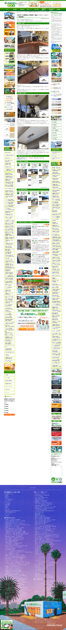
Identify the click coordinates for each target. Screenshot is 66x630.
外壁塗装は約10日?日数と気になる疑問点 (56, 196)
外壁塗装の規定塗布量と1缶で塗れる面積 (56, 290)
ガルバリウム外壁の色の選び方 (55, 220)
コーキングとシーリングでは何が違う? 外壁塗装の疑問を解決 (14, 580)
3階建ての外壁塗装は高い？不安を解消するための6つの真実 (14, 537)
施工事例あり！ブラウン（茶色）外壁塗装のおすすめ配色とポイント (15, 618)
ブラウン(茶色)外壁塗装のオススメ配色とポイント (56, 345)
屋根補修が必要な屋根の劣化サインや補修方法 (9, 273)
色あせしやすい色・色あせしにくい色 (56, 92)
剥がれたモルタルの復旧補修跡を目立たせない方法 (9, 226)
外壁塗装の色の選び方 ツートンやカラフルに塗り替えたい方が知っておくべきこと (17, 524)
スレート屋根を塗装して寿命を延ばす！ (41, 569)
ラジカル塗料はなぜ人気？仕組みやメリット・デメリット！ (14, 622)
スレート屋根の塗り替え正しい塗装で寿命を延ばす (9, 276)
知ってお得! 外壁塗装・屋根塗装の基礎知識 (12, 540)
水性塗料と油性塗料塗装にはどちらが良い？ (56, 272)
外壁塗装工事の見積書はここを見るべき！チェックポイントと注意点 (45, 506)
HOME (18, 11)
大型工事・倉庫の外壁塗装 (39, 570)
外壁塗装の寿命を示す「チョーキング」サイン (9, 215)
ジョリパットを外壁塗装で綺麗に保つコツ (56, 284)
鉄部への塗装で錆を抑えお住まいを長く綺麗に (9, 299)
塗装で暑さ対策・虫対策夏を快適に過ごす (9, 212)
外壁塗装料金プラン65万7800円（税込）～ (41, 500)
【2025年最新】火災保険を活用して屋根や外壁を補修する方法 (44, 510)
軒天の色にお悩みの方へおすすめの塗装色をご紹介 (9, 256)
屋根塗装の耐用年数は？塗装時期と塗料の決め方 (56, 325)
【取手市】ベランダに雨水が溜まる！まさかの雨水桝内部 (56, 33)
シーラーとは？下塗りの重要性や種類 (56, 234)
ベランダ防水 (9, 62)
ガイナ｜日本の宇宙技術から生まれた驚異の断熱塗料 (43, 597)
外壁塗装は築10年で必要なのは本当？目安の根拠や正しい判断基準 (15, 531)
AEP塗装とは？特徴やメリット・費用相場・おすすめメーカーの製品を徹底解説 (47, 606)
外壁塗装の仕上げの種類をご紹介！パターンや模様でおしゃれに (15, 623)
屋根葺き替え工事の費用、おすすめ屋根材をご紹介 (42, 517)
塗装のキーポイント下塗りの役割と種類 (55, 229)
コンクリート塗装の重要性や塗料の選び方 (9, 317)
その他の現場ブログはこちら (44, 265)
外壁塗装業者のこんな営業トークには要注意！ (56, 255)
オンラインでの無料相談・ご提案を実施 (56, 167)
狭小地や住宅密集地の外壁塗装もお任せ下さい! (9, 282)
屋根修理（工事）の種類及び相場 (8, 180)
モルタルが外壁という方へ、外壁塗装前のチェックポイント (44, 619)
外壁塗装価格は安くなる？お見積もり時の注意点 (9, 177)
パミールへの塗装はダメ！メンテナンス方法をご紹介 (56, 305)
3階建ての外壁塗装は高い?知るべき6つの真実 (56, 205)
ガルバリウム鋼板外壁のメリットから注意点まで (56, 217)
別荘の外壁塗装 (37, 573)
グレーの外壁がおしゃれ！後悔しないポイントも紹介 (56, 334)
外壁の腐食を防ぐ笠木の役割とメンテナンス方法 (9, 261)
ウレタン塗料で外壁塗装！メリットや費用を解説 (9, 203)
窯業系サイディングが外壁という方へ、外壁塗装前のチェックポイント (45, 621)
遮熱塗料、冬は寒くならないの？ (40, 608)
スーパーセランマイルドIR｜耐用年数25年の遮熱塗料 (43, 584)
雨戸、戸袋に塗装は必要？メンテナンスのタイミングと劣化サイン (45, 564)
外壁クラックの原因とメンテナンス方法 (9, 218)
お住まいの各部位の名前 (9, 188)
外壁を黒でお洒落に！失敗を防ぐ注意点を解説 (56, 337)
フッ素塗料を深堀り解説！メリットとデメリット (56, 348)
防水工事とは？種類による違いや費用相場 (9, 326)
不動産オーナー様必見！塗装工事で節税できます (56, 243)
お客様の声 (22, 9)
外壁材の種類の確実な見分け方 (54, 211)
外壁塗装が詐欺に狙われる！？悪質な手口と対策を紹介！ (14, 571)
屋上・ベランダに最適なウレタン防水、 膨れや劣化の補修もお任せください (16, 595)
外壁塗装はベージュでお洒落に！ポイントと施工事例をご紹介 (14, 617)
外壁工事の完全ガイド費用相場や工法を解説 (9, 174)
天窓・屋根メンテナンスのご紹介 (9, 259)
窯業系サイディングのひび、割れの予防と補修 (56, 264)
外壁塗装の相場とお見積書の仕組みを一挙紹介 (42, 505)
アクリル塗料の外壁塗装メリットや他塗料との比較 (9, 200)
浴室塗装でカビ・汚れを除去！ (8, 311)
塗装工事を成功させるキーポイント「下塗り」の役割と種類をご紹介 (45, 617)
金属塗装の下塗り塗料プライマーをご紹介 (56, 232)
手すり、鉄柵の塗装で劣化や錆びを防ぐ (9, 305)
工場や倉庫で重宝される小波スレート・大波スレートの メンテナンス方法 (16, 588)
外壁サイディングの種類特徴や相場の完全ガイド (9, 223)
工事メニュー (29, 9)
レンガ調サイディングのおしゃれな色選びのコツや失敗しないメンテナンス (16, 561)
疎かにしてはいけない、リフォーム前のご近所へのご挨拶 (14, 535)
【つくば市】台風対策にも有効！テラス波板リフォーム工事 (56, 19)
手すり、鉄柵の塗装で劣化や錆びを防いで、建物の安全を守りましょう (45, 557)
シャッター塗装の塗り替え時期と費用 (8, 314)
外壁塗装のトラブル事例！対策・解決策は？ (56, 322)
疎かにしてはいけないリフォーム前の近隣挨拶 (56, 199)
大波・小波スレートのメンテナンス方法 (9, 361)
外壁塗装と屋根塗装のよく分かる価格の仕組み (42, 495)
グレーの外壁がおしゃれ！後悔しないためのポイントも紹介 (14, 613)
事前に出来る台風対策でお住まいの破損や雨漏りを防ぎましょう (15, 604)
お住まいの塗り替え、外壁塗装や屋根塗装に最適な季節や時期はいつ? (16, 557)
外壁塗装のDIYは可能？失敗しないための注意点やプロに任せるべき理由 (16, 545)
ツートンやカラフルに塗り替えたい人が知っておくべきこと (57, 95)
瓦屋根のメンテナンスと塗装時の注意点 (9, 294)
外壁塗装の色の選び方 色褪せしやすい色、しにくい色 (13, 522)
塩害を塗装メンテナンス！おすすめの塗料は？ (9, 340)
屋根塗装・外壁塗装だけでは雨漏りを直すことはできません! (14, 539)
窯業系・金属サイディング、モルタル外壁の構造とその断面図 (14, 584)
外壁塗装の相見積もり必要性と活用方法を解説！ (56, 182)
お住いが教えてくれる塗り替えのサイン (9, 161)
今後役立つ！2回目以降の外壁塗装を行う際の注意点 (43, 521)
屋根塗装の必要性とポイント (39, 514)
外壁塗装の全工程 (8, 166)
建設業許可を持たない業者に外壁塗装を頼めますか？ (13, 510)
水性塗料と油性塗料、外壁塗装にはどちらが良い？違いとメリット (45, 613)
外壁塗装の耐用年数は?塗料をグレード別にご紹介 (9, 191)
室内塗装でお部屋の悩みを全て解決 (40, 523)
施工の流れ (36, 9)
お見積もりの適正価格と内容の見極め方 (56, 191)
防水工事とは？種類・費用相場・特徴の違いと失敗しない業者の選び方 (16, 592)
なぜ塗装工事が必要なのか (9, 155)
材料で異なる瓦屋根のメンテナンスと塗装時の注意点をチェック (44, 539)
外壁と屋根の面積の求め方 (9, 352)
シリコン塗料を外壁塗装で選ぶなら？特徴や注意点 (9, 206)
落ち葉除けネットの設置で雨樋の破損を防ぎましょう (43, 552)
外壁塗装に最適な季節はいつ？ (9, 197)
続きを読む (47, 250)
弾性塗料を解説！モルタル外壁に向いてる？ (56, 351)
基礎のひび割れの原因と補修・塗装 (55, 319)
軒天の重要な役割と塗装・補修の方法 (8, 253)
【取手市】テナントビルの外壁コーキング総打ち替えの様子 (56, 30)
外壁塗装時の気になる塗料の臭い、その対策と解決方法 (13, 536)
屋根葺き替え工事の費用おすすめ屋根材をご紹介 (9, 183)
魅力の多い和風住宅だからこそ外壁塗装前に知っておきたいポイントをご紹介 (47, 536)
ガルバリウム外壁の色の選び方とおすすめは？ (12, 553)
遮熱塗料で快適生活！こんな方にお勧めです (41, 591)
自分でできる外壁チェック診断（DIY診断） (12, 544)
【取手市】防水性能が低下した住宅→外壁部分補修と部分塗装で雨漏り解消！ (56, 35)
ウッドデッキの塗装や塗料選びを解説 (9, 308)
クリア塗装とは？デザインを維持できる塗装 (9, 209)
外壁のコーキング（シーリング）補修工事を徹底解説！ (43, 530)
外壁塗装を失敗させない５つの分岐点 (56, 176)
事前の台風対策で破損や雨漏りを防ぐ (55, 313)
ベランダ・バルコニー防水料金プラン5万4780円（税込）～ (44, 504)
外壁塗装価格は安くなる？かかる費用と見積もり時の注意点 (44, 508)
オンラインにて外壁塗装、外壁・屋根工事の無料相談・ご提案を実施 (45, 526)
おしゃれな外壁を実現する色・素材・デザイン (56, 328)
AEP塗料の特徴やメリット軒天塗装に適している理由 (56, 366)
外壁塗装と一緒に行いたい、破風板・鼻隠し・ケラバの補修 (44, 543)
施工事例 (15, 9)
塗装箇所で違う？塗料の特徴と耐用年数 (56, 226)
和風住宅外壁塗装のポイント (55, 278)
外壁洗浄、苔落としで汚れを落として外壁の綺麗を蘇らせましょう (45, 565)
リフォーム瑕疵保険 (8, 500)
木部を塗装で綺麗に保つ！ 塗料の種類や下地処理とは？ (13, 600)
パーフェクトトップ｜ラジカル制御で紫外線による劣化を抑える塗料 (45, 580)
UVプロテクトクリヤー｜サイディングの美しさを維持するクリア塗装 (45, 595)
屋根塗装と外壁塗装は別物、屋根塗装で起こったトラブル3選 (14, 574)
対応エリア (7, 508)
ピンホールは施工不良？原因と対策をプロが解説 (9, 229)
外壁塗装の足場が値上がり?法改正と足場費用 (56, 249)
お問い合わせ (7, 389)
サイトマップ (7, 392)
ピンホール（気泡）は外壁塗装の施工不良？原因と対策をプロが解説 (15, 565)
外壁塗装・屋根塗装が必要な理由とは (11, 541)
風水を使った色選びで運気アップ (57, 84)
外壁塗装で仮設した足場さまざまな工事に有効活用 (56, 246)
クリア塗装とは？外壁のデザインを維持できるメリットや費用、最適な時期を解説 (47, 605)
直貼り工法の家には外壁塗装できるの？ (55, 267)
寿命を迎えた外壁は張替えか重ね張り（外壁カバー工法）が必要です (45, 519)
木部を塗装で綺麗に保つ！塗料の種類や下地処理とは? (56, 302)
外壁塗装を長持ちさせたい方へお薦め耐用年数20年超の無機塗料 (45, 614)
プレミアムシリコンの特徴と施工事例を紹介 (56, 357)
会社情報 (6, 506)
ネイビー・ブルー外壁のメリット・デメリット (56, 331)
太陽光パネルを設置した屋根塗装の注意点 (56, 299)
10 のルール (7, 501)
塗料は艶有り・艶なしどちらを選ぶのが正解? (56, 270)
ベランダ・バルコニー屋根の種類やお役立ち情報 (9, 323)
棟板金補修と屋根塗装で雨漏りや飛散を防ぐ (9, 320)
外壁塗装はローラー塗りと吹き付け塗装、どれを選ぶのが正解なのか (15, 579)
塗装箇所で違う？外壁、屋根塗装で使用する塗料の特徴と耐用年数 (45, 609)
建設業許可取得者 (8, 383)
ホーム (7, 9)
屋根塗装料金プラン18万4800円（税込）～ (41, 501)
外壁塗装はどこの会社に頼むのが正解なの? (12, 576)
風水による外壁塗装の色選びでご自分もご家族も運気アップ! (14, 528)
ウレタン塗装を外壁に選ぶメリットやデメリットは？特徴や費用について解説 (47, 604)
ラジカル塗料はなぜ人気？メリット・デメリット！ (56, 363)
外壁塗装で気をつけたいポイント (9, 241)
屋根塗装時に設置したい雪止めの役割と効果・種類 (9, 267)
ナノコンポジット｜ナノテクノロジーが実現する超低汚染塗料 (44, 592)
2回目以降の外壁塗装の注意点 (55, 223)
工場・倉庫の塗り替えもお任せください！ (56, 153)
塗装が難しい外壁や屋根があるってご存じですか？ (56, 261)
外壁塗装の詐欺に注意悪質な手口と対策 (56, 194)
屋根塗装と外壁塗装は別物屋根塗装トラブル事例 (9, 238)
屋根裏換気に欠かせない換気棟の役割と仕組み (9, 337)
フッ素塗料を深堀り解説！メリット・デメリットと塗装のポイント (15, 619)
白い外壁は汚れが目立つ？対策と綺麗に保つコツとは (56, 340)
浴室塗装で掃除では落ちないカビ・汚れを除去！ (42, 560)
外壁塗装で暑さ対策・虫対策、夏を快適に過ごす (42, 574)
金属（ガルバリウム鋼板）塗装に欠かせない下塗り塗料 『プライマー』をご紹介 (47, 618)
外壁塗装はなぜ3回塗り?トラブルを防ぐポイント (9, 244)
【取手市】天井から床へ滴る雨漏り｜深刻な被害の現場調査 (56, 28)
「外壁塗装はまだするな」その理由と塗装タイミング (9, 170)
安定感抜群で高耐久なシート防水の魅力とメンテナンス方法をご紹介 (15, 596)
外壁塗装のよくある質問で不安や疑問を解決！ (56, 170)
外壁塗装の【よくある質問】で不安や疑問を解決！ (13, 519)
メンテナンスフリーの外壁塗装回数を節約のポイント (56, 214)
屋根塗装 (9, 56)
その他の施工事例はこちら (44, 187)
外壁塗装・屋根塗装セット (9, 59)
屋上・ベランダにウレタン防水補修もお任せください (9, 331)
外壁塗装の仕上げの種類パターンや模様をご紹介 (56, 354)
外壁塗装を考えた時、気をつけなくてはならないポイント (14, 567)
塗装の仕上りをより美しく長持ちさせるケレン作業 (9, 232)
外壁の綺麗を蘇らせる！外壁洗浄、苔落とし (56, 293)
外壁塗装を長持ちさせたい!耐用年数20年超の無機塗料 (56, 237)
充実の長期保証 (7, 504)
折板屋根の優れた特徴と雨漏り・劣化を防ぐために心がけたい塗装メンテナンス (47, 534)
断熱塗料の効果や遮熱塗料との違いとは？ (56, 308)
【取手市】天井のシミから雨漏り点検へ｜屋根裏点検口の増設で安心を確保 (56, 15)
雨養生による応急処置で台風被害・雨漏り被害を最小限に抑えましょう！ (16, 605)
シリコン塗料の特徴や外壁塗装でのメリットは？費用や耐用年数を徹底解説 (46, 601)
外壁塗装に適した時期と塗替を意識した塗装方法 (9, 194)
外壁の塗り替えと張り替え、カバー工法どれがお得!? (56, 208)
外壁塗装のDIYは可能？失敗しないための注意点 (56, 258)
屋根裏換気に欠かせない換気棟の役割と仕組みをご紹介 (13, 597)
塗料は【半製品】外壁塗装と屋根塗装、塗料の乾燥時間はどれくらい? (16, 578)
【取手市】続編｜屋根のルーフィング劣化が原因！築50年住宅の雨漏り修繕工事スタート (56, 25)
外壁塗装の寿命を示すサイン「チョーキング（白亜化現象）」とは (15, 558)
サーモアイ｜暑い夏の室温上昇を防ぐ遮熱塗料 (42, 583)
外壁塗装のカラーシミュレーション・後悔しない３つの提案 (14, 527)
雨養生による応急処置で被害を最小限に (56, 316)
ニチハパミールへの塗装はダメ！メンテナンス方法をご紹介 (14, 601)
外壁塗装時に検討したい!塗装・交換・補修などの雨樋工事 (44, 549)
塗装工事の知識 (7, 152)
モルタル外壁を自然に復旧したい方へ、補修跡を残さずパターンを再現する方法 (17, 563)
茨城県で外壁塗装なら (9, 380)
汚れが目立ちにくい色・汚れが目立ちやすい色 (57, 88)
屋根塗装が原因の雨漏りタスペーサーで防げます (9, 279)
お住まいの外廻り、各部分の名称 (10, 548)
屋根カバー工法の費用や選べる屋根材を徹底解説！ (42, 518)
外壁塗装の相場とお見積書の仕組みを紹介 (56, 185)
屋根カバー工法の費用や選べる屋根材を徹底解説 (9, 185)
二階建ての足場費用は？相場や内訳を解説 (56, 252)
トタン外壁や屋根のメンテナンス (8, 288)
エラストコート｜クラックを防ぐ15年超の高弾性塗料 (43, 593)
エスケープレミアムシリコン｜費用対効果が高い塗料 (43, 588)
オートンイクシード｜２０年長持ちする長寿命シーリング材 (44, 600)
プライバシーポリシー (9, 386)
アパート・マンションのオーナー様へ (56, 156)
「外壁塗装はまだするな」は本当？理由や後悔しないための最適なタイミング (17, 532)
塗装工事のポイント (8, 158)
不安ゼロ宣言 (7, 505)
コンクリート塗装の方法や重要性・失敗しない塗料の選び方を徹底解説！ (46, 562)
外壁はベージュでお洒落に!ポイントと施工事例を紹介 (56, 343)
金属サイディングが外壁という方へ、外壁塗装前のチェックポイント (45, 622)
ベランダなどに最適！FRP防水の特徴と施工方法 (9, 329)
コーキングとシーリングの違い (9, 346)
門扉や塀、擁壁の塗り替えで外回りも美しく (41, 522)
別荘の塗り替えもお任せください (56, 158)
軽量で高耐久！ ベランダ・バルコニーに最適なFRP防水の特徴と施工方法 (16, 593)
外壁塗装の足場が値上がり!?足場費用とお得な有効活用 (43, 575)
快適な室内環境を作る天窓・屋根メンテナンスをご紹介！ (43, 547)
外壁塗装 (9, 53)
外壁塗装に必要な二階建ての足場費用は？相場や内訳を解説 (44, 577)
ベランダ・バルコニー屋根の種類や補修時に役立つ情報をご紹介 (15, 591)
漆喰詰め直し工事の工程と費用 (55, 281)
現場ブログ (22, 11)
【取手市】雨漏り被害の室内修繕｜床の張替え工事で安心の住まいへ (56, 21)
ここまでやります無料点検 (51, 9)
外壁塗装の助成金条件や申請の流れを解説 (56, 173)
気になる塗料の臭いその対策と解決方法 (55, 202)
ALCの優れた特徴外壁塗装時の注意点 (8, 349)
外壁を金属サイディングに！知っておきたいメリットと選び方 (44, 531)
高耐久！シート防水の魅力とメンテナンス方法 (9, 334)
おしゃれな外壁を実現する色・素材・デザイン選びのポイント (14, 610)
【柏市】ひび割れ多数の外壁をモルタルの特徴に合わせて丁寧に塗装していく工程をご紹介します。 (40, 242)
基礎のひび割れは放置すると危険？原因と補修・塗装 (13, 606)
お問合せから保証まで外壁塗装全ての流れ (41, 497)
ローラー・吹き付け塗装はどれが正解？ (55, 287)
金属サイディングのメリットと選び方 (8, 285)
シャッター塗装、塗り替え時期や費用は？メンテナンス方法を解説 (45, 561)
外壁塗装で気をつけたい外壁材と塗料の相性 (9, 358)
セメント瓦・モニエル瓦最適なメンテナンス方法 (9, 296)
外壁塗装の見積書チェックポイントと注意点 (56, 188)
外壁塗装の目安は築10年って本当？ (8, 164)
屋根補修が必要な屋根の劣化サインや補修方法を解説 (43, 553)
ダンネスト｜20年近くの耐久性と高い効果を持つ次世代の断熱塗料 (45, 596)
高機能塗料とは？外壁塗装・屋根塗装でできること (9, 235)
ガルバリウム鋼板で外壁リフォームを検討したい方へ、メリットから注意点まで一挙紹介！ (19, 552)
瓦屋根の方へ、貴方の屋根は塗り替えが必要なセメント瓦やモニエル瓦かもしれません (48, 540)
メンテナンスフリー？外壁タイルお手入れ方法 (56, 275)
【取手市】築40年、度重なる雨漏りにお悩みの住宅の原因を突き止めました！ (56, 39)
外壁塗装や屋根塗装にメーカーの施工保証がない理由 (56, 240)
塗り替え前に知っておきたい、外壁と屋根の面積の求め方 (14, 583)
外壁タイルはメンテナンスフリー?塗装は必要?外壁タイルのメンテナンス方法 (47, 535)
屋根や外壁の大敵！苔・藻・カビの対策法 (56, 296)
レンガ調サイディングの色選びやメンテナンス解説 (9, 221)
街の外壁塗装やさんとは (9, 493)
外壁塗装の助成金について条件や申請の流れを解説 (42, 527)
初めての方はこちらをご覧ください (40, 493)
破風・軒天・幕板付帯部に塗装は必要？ (9, 247)
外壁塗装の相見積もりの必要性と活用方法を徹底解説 (13, 570)
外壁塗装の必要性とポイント (39, 513)
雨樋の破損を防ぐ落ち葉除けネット (8, 270)
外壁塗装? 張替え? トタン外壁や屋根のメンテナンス (43, 532)
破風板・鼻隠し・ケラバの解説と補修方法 (9, 250)
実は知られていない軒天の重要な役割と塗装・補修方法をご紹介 (44, 544)
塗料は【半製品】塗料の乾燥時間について (9, 343)
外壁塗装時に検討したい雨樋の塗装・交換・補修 (9, 264)
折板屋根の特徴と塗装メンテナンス (8, 291)
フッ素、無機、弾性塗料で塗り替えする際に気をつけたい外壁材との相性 (16, 587)
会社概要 (58, 9)
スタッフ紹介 (7, 377)
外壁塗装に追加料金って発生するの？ (55, 179)
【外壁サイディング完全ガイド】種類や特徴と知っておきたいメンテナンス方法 (17, 562)
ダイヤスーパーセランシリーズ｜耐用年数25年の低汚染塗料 (44, 587)
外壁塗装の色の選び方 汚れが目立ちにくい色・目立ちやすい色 (14, 523)
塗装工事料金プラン (44, 9)
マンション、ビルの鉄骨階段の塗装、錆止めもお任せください (44, 556)
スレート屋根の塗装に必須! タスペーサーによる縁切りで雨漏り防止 (15, 575)
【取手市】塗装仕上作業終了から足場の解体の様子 (56, 42)
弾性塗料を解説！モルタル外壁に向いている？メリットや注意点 (15, 621)
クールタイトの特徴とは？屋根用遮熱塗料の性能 (56, 360)
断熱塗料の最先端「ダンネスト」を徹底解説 (56, 310)
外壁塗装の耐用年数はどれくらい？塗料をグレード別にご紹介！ (15, 554)
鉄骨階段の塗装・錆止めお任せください (9, 302)
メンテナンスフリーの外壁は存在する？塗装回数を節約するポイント (15, 550)
